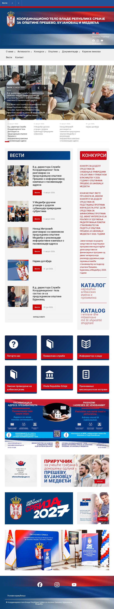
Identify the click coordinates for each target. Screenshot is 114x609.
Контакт (19, 57)
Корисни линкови (91, 51)
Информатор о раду (90, 355)
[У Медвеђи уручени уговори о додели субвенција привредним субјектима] (18, 211)
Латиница (96, 37)
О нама (9, 51)
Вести (4, 3)
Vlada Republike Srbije (55, 386)
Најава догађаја (42, 261)
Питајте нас (13, 355)
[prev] (38, 88)
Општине (53, 51)
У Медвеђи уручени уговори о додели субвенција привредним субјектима (47, 207)
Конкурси (39, 51)
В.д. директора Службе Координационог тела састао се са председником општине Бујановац (47, 293)
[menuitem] (94, 33)
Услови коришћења (16, 596)
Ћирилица (105, 37)
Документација (70, 51)
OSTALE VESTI (39, 317)
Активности (24, 51)
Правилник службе (54, 355)
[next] (45, 88)
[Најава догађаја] (18, 270)
